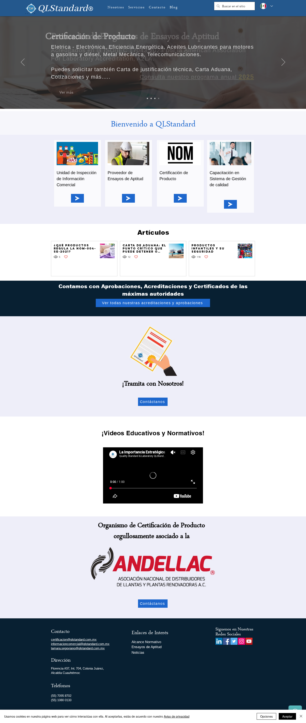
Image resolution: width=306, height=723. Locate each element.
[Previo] (23, 62)
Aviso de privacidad (176, 716)
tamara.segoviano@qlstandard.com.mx (78, 648)
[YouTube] (249, 641)
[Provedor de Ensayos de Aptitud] (154, 98)
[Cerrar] (301, 716)
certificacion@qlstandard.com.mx (74, 639)
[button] (136, 7)
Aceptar (287, 716)
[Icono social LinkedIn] (219, 641)
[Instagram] (241, 641)
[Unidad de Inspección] (151, 98)
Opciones (266, 716)
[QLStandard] (147, 98)
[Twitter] (234, 641)
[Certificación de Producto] (158, 98)
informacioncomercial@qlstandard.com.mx (80, 644)
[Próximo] (283, 62)
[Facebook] (226, 641)
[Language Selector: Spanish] (265, 6)
